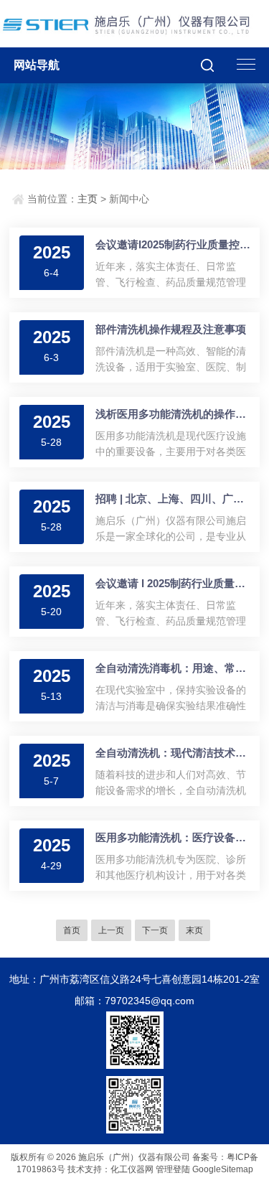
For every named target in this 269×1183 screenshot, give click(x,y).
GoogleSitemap (222, 1169)
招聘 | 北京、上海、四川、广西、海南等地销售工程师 (174, 498)
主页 (87, 199)
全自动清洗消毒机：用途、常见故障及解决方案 (174, 668)
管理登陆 (173, 1169)
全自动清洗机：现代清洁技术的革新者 (174, 753)
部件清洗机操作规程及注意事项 (170, 329)
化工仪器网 (132, 1169)
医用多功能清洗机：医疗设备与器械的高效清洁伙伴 (174, 837)
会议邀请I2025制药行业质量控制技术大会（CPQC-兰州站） (174, 244)
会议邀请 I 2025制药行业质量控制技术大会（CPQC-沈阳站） (174, 583)
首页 (71, 930)
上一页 (111, 930)
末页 (194, 930)
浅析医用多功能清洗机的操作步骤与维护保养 (174, 414)
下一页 (155, 930)
